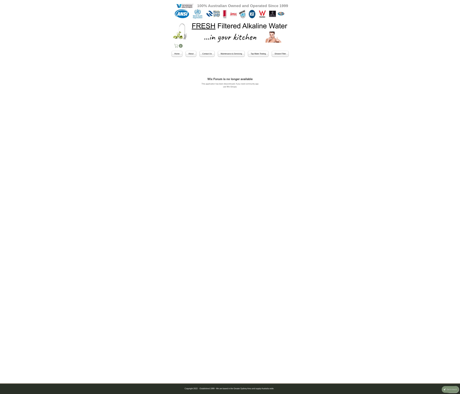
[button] (179, 46)
